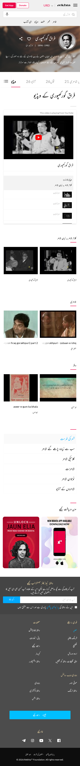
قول (50, 81)
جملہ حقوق (28, 754)
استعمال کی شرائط (38, 754)
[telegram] (24, 740)
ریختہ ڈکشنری (35, 690)
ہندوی (37, 682)
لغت (43, 21)
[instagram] (33, 740)
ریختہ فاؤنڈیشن (34, 630)
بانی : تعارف (35, 638)
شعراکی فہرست (67, 439)
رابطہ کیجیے (36, 645)
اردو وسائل (72, 653)
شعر (48, 21)
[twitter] (50, 740)
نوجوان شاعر (68, 479)
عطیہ (75, 630)
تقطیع (75, 645)
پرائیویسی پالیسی (53, 607)
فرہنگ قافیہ (72, 638)
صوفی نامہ (73, 682)
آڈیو (31, 81)
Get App (9, 5)
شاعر (55, 21)
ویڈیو (36, 21)
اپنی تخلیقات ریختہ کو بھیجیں (66, 661)
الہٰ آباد (31, 45)
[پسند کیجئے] (29, 38)
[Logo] (64, 5)
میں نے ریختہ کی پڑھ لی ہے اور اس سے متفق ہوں (45, 607)
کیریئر (38, 653)
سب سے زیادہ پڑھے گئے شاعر (58, 449)
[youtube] (41, 740)
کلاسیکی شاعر (69, 459)
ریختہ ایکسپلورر (34, 661)
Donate (22, 5)
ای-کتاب (27, 21)
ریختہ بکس (36, 698)
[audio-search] (7, 14)
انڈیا (27, 45)
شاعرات (70, 469)
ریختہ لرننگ (72, 690)
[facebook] (59, 740)
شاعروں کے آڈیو (65, 489)
